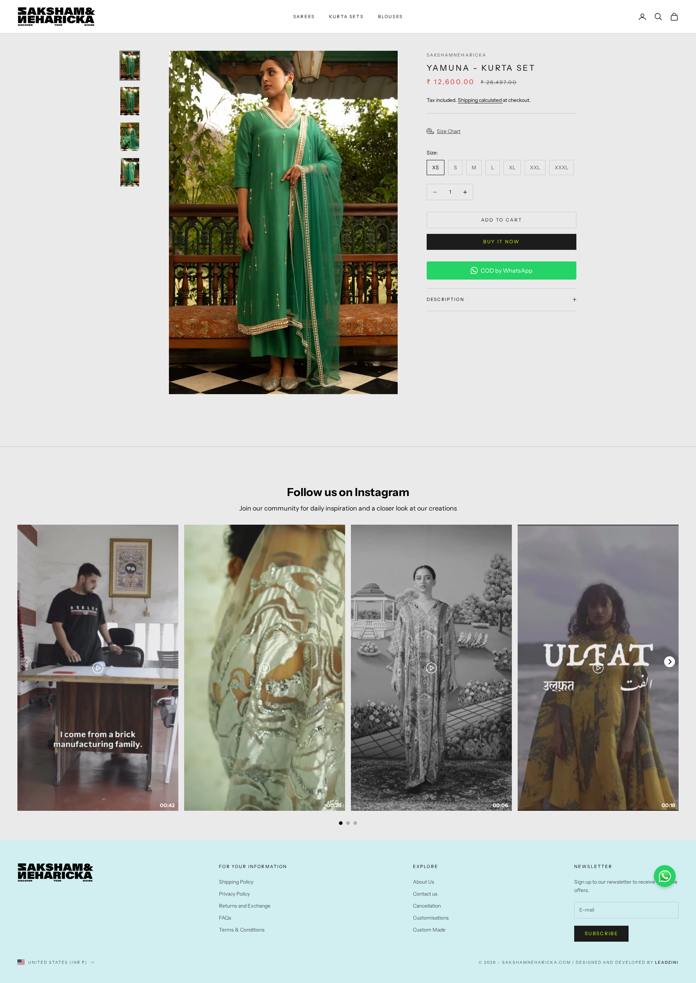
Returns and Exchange (244, 906)
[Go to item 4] (130, 172)
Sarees (304, 16)
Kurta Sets (346, 16)
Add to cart (501, 220)
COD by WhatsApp (507, 270)
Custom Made (429, 929)
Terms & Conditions (242, 929)
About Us (423, 882)
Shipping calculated (480, 100)
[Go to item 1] (130, 65)
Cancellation (427, 906)
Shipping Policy (236, 882)
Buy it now (501, 241)
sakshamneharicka (457, 55)
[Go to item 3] (130, 137)
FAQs (225, 917)
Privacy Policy (234, 894)
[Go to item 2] (130, 101)
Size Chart (448, 131)
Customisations (431, 917)
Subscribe (601, 933)
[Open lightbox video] (97, 668)
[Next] (669, 661)
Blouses (390, 16)
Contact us (425, 894)
